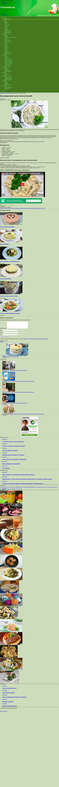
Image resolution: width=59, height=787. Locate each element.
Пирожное (7, 68)
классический (9, 205)
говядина (3, 487)
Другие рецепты (8, 32)
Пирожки (6, 69)
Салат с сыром (8, 65)
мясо (43, 487)
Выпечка (4, 67)
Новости (6, 89)
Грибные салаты (8, 59)
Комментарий (3, 328)
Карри (6, 50)
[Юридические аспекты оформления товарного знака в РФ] (8, 402)
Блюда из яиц (7, 40)
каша (15, 487)
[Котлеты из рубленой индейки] (11, 631)
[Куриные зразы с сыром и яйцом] (11, 567)
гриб (6, 487)
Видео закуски (8, 79)
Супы (6, 20)
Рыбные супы (8, 30)
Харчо (6, 27)
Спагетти (6, 46)
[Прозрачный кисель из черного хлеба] (11, 528)
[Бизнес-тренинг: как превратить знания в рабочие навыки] (8, 369)
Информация (7, 18)
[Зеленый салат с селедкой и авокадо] (9, 618)
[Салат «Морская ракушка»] (11, 224)
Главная (2, 93)
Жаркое (6, 44)
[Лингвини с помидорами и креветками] (11, 541)
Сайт (1, 334)
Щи (5, 24)
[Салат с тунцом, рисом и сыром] (11, 293)
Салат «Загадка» (4, 244)
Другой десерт (8, 74)
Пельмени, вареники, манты (11, 37)
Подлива (6, 52)
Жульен (6, 48)
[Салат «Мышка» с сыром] (11, 554)
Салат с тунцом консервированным (10, 313)
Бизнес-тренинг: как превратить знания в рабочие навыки (14, 370)
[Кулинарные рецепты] (7, 11)
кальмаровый (3, 205)
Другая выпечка (8, 71)
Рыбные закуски (8, 77)
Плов (6, 38)
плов (53, 487)
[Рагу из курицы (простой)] (9, 657)
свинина (8, 488)
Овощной (7, 57)
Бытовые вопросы (9, 87)
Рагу (6, 43)
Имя (1, 330)
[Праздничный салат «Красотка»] (11, 580)
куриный (28, 487)
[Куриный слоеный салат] (9, 592)
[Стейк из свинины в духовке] (11, 644)
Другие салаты (8, 66)
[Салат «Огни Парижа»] (11, 605)
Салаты (4, 55)
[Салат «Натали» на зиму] (11, 502)
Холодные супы (8, 31)
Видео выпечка (8, 70)
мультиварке (39, 487)
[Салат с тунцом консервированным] (11, 311)
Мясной (6, 56)
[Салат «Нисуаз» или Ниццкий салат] (11, 259)
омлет (49, 487)
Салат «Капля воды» (5, 278)
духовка (9, 487)
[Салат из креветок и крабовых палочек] (11, 670)
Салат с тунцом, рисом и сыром (9, 296)
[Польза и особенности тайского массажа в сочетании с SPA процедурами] (8, 391)
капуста (12, 487)
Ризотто (6, 42)
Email (1, 332)
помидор (55, 487)
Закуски (4, 75)
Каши (6, 47)
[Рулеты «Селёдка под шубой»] (11, 515)
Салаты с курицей (8, 60)
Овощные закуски (8, 78)
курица (32, 487)
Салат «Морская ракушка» (7, 226)
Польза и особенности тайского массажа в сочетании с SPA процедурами (18, 392)
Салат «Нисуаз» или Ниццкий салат (10, 261)
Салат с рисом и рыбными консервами (10, 356)
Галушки (6, 49)
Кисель (6, 81)
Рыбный (6, 58)
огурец (47, 487)
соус (11, 488)
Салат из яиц (7, 64)
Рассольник (7, 25)
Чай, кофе (7, 83)
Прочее (4, 86)
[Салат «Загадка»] (11, 241)
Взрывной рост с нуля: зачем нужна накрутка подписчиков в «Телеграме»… (18, 381)
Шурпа (6, 28)
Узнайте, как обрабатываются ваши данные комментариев (35, 338)
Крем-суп (7, 21)
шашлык (18, 488)
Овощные (7, 39)
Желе (6, 73)
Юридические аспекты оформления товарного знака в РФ (14, 403)
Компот (6, 82)
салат (13, 205)
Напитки (4, 80)
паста (51, 487)
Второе (4, 34)
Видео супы (7, 33)
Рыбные (6, 36)
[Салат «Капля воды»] (11, 276)
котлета (18, 487)
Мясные (6, 35)
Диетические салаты (9, 62)
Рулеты (6, 45)
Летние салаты (8, 61)
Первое (4, 19)
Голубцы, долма (8, 41)
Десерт (4, 72)
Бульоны (6, 29)
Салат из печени (8, 63)
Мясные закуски (8, 76)
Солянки (6, 26)
